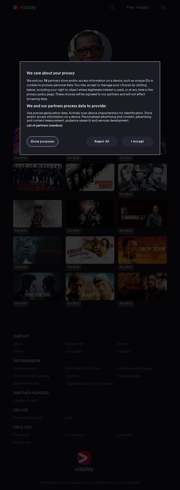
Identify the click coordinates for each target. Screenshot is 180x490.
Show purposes (42, 141)
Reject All (101, 141)
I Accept (137, 141)
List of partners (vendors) (45, 125)
